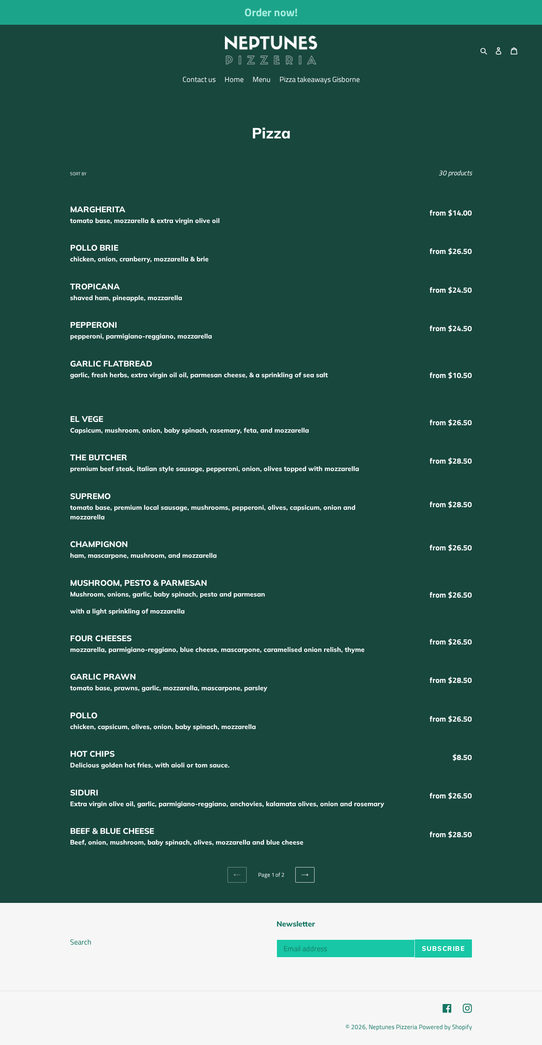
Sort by (78, 174)
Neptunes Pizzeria (393, 1027)
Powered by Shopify (445, 1027)
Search (80, 942)
